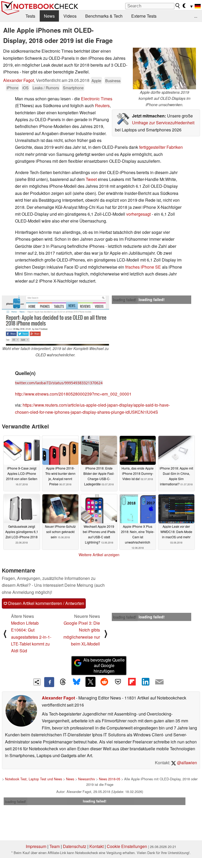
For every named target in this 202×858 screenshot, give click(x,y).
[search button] (177, 5)
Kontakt (96, 846)
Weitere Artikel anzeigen (99, 554)
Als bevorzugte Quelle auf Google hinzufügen (104, 665)
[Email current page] (159, 682)
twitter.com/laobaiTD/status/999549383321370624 (59, 382)
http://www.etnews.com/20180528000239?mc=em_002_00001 (73, 394)
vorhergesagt (139, 214)
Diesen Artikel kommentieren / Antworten (45, 603)
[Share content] (37, 682)
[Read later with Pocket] (118, 682)
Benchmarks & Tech (104, 16)
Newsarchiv (86, 778)
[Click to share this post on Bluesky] (77, 682)
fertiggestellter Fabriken (161, 147)
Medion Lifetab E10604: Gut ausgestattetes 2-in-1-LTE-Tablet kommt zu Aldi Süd (31, 637)
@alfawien (186, 763)
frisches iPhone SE (142, 267)
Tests (30, 16)
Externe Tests (143, 16)
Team (54, 846)
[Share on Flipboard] (132, 682)
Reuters (102, 105)
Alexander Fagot (18, 80)
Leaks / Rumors (46, 87)
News (49, 16)
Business (112, 80)
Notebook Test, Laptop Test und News (33, 778)
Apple (96, 80)
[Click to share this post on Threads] (63, 682)
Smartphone (73, 87)
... (195, 16)
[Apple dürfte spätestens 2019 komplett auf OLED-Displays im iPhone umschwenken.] (164, 68)
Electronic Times (96, 99)
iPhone (12, 87)
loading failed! (124, 299)
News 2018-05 (109, 778)
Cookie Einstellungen (127, 846)
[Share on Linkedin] (145, 682)
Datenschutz (74, 846)
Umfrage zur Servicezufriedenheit (163, 123)
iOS (25, 87)
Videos (70, 16)
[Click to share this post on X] (90, 682)
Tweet (91, 179)
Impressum (36, 846)
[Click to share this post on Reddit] (104, 682)
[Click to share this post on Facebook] (49, 682)
